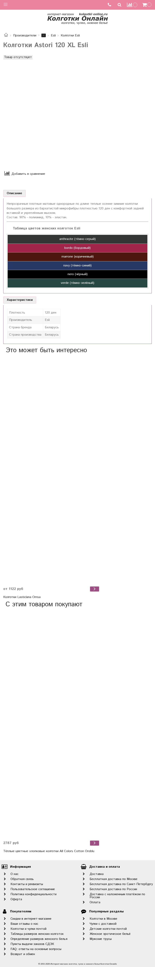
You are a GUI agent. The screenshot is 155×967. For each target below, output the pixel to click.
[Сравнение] (132, 5)
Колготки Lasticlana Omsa (22, 597)
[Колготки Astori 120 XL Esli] (39, 109)
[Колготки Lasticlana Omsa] (51, 470)
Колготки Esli (70, 35)
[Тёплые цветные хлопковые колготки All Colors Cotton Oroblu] (51, 724)
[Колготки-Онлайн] (77, 17)
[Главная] (6, 35)
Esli (53, 35)
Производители (24, 35)
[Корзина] (147, 5)
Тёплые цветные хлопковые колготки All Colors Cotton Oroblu (48, 851)
